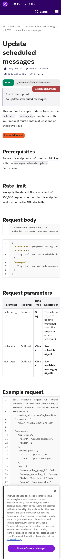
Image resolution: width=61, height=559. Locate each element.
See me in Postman (13, 135)
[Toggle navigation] (57, 11)
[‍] (15, 4)
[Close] (55, 491)
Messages (29, 26)
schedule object (49, 352)
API (4, 26)
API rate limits (35, 202)
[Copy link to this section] (38, 151)
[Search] (37, 11)
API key (54, 158)
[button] (33, 4)
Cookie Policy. (14, 539)
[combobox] (44, 11)
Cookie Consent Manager (31, 548)
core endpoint (46, 89)
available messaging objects (50, 369)
